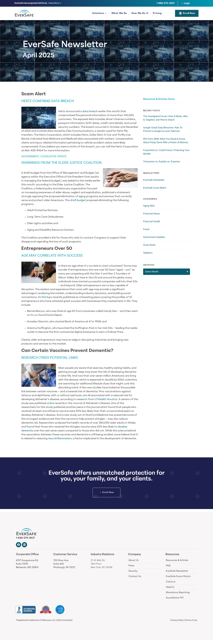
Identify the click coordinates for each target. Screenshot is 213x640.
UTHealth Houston (106, 399)
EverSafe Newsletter (65, 45)
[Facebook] (18, 544)
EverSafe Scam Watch (154, 188)
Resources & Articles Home (159, 99)
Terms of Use (191, 620)
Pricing (157, 13)
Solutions (98, 13)
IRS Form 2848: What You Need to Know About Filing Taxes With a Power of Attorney (165, 141)
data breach (90, 111)
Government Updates (154, 237)
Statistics (147, 253)
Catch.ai (170, 582)
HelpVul (170, 587)
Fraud (146, 229)
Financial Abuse (151, 213)
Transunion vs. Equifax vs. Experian (161, 161)
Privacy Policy (176, 620)
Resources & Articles (177, 560)
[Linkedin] (24, 544)
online (50, 403)
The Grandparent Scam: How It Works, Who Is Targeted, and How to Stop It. (165, 118)
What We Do (119, 13)
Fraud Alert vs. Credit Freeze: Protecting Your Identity (166, 152)
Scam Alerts (149, 245)
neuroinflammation (60, 438)
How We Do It (140, 13)
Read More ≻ (55, 3)
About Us (134, 560)
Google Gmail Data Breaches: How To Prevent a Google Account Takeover (162, 129)
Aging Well (148, 206)
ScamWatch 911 (175, 598)
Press (131, 566)
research (82, 399)
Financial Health (151, 221)
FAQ (168, 566)
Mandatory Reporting (178, 592)
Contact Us (135, 576)
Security (133, 571)
